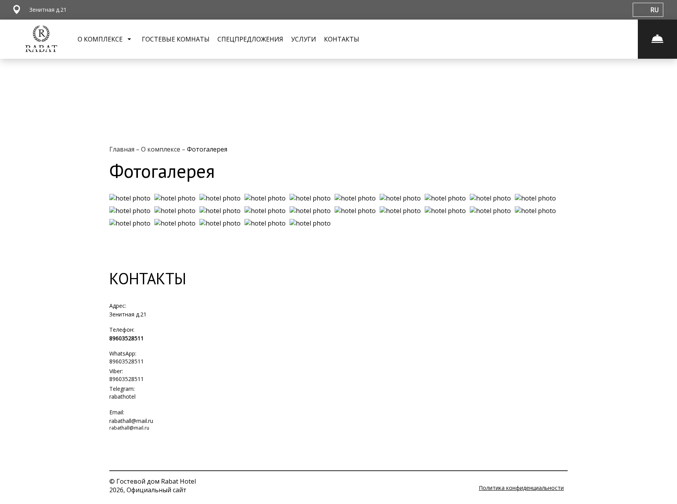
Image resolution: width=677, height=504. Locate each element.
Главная (122, 149)
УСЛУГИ (303, 39)
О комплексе (161, 149)
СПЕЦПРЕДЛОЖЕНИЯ (250, 39)
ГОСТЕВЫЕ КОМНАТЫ (176, 39)
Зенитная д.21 (128, 314)
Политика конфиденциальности (521, 487)
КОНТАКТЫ (341, 39)
